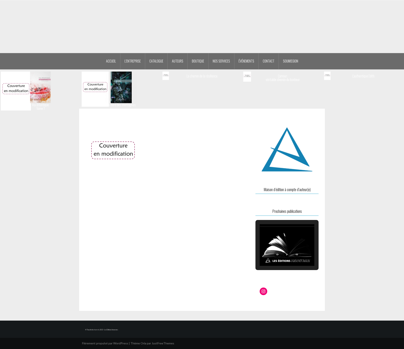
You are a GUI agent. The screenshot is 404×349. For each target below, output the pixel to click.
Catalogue (156, 61)
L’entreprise (133, 61)
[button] (277, 254)
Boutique (198, 61)
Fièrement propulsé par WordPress (105, 343)
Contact (268, 61)
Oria (143, 343)
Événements (246, 61)
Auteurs (177, 61)
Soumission (290, 61)
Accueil (111, 61)
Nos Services (221, 61)
